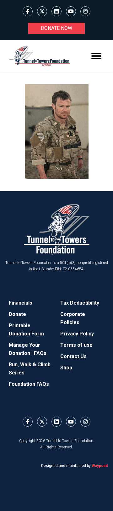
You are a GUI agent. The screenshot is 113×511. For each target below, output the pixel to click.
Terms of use (76, 345)
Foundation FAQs (29, 384)
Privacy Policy (77, 334)
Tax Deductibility (79, 303)
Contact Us (73, 356)
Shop (66, 368)
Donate (17, 314)
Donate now (56, 28)
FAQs (40, 353)
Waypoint (100, 465)
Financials (20, 303)
